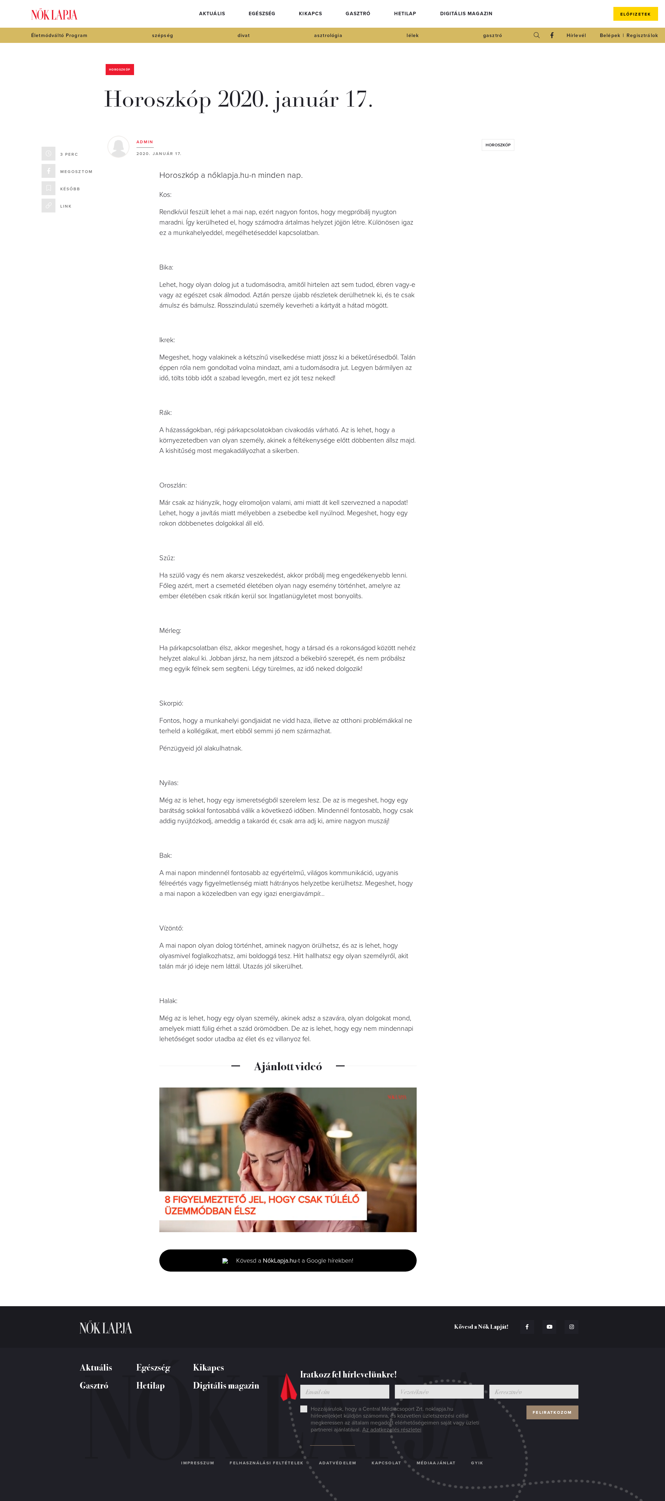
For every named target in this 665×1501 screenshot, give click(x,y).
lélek (413, 35)
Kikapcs (310, 14)
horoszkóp (498, 145)
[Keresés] (536, 35)
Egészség (262, 14)
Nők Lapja (54, 14)
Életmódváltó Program (59, 35)
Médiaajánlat (436, 1463)
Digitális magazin (466, 14)
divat (244, 35)
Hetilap (405, 14)
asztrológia (328, 35)
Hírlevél (576, 35)
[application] (288, 1160)
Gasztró (358, 14)
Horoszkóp (120, 69)
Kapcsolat (386, 1463)
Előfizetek (635, 14)
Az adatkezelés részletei (392, 1429)
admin (145, 141)
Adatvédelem (337, 1463)
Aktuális (212, 14)
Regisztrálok (642, 35)
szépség (162, 35)
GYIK (477, 1463)
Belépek (610, 35)
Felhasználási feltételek (266, 1463)
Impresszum (197, 1463)
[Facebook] (552, 35)
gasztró (492, 35)
